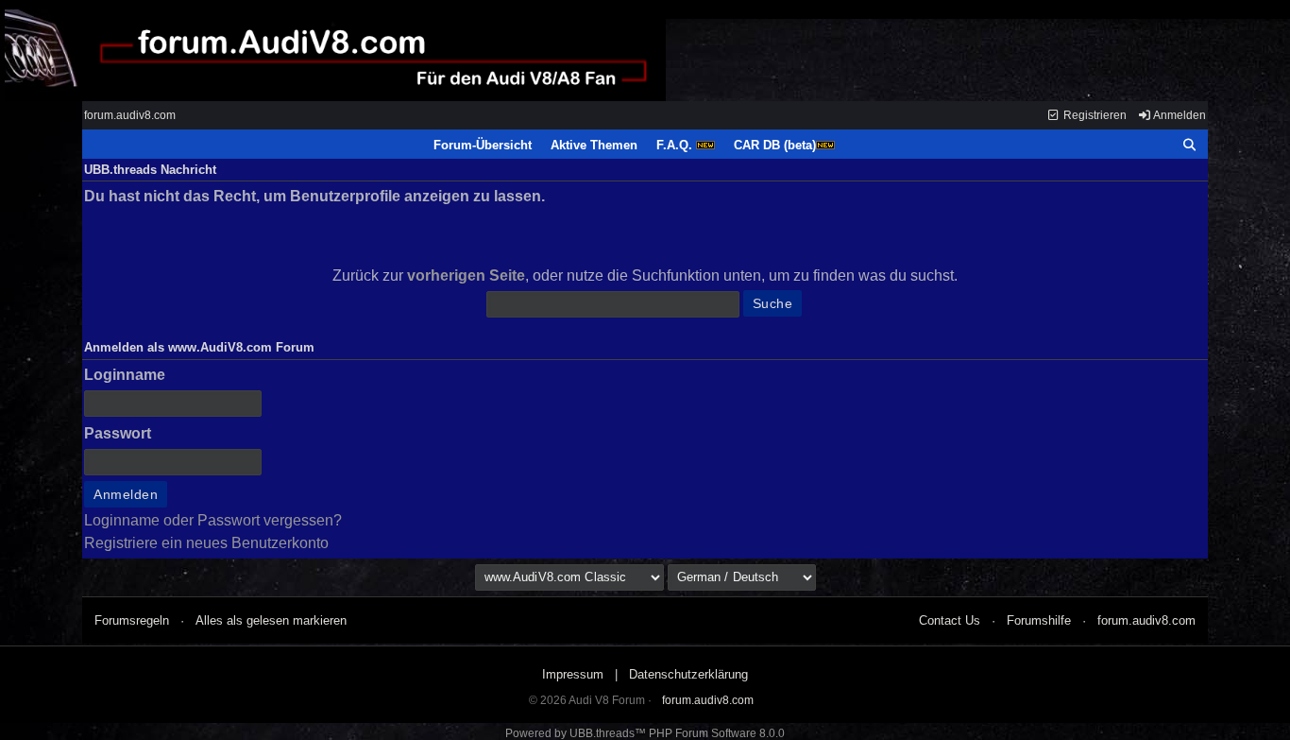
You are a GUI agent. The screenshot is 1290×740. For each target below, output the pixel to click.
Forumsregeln (131, 620)
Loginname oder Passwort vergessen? (213, 520)
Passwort (117, 433)
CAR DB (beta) (775, 145)
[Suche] (1189, 145)
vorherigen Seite (466, 275)
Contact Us (949, 620)
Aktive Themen (594, 145)
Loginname (124, 375)
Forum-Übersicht (482, 145)
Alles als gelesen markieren (271, 620)
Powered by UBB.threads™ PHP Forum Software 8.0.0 (645, 733)
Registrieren (1094, 115)
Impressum (572, 674)
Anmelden (1178, 115)
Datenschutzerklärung (688, 674)
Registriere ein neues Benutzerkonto (206, 543)
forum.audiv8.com (130, 115)
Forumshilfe (1039, 620)
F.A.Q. (676, 145)
